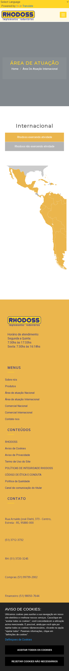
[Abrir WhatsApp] (61, 662)
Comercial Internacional (18, 412)
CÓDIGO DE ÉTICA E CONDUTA (23, 474)
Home (14, 68)
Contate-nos (12, 419)
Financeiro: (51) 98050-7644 (22, 596)
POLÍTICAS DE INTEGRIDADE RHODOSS (29, 468)
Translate (27, 6)
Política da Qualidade (17, 481)
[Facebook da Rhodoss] (9, 356)
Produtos (10, 386)
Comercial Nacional (16, 406)
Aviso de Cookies (15, 448)
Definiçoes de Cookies (18, 639)
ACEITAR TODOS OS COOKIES (34, 650)
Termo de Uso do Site (17, 461)
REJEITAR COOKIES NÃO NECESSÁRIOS (35, 661)
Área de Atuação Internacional (40, 68)
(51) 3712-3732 (14, 540)
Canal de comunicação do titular (23, 487)
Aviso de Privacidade (17, 455)
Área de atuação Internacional (22, 399)
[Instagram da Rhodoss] (16, 356)
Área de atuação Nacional (19, 392)
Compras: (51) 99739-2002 (21, 577)
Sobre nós (11, 379)
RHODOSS (11, 441)
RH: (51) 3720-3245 (16, 558)
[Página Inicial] (18, 15)
